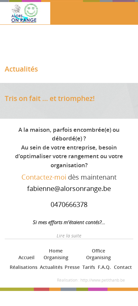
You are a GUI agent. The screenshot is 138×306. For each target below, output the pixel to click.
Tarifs (88, 267)
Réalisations (22, 267)
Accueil (25, 257)
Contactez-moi (43, 177)
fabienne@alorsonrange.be (69, 188)
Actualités (50, 267)
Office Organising (98, 254)
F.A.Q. (104, 267)
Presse (71, 267)
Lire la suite (69, 235)
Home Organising (56, 254)
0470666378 (69, 204)
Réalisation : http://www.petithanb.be (91, 280)
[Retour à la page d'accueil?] (25, 15)
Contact (122, 267)
